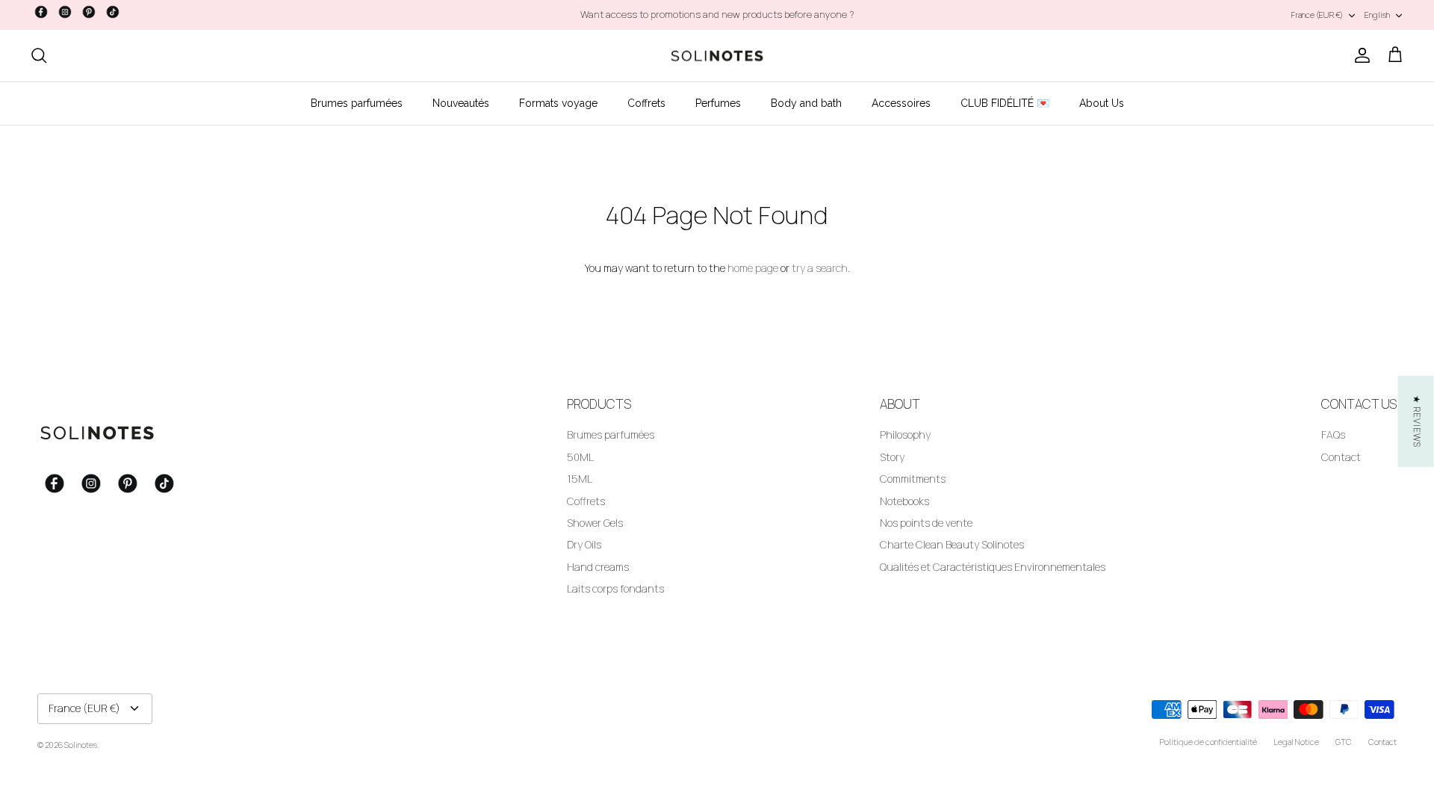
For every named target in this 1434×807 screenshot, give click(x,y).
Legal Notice (1296, 741)
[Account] (1359, 55)
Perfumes (718, 103)
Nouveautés (460, 103)
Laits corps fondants (615, 588)
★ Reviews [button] (1417, 421)
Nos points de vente (926, 523)
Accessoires (901, 103)
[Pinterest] (89, 12)
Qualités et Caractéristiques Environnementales (992, 567)
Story (892, 457)
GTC (1343, 741)
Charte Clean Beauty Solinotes (952, 544)
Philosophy (905, 434)
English (1377, 14)
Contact (1341, 457)
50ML (580, 457)
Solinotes (80, 744)
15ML (579, 478)
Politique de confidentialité (1208, 741)
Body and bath (806, 103)
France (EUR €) (1317, 14)
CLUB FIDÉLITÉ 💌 (1004, 103)
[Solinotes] (717, 56)
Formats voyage (558, 103)
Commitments (913, 478)
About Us (1101, 103)
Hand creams (598, 567)
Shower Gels (595, 523)
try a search (820, 268)
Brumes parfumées (357, 103)
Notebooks (904, 501)
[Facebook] (41, 12)
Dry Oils (584, 544)
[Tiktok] (113, 12)
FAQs (1333, 434)
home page (752, 268)
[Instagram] (65, 12)
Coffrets (646, 103)
